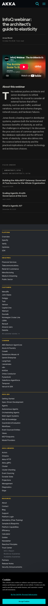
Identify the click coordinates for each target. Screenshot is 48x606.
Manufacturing (8, 272)
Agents (5, 406)
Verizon (5, 304)
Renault (5, 324)
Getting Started (8, 399)
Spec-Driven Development (12, 402)
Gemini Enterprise (9, 358)
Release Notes (8, 563)
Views (4, 433)
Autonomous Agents (10, 409)
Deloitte (5, 330)
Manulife (5, 292)
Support (5, 513)
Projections (6, 480)
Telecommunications (10, 265)
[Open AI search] (37, 4)
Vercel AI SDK (7, 387)
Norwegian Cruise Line (11, 317)
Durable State (7, 477)
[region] (24, 589)
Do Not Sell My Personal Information (24, 594)
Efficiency (6, 530)
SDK (3, 250)
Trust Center (7, 548)
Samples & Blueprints (10, 523)
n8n (3, 367)
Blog (4, 510)
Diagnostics (6, 487)
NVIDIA (5, 370)
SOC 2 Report (9, 551)
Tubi (3, 301)
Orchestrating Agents (10, 412)
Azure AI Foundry (9, 348)
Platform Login (8, 517)
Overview (6, 237)
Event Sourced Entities (11, 430)
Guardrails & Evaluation (11, 423)
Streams (5, 456)
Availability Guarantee (12, 557)
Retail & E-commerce (10, 269)
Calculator (6, 534)
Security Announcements (12, 567)
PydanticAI (6, 377)
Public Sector (7, 279)
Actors (4, 452)
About (4, 503)
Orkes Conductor (9, 374)
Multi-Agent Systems (10, 416)
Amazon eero (7, 327)
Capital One (6, 308)
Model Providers (8, 440)
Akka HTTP (6, 459)
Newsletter (6, 541)
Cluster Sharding (8, 470)
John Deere (6, 295)
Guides (5, 537)
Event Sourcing (8, 473)
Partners (5, 560)
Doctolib (5, 314)
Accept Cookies (24, 601)
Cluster (5, 466)
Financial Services (9, 262)
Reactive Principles (9, 544)
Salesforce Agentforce (11, 380)
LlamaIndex (6, 364)
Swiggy (5, 298)
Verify (4, 244)
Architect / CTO (12, 170)
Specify (5, 240)
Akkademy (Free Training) (12, 520)
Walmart (5, 311)
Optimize (5, 247)
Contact (5, 506)
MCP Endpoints (8, 437)
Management (7, 483)
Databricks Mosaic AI (10, 354)
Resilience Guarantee (12, 554)
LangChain (6, 361)
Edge (4, 490)
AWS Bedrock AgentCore (12, 345)
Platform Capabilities (10, 527)
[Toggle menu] (44, 4)
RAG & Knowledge (9, 419)
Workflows (6, 426)
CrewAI (5, 351)
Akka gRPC (6, 463)
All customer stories (11, 334)
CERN (4, 321)
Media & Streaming (9, 276)
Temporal (5, 383)
